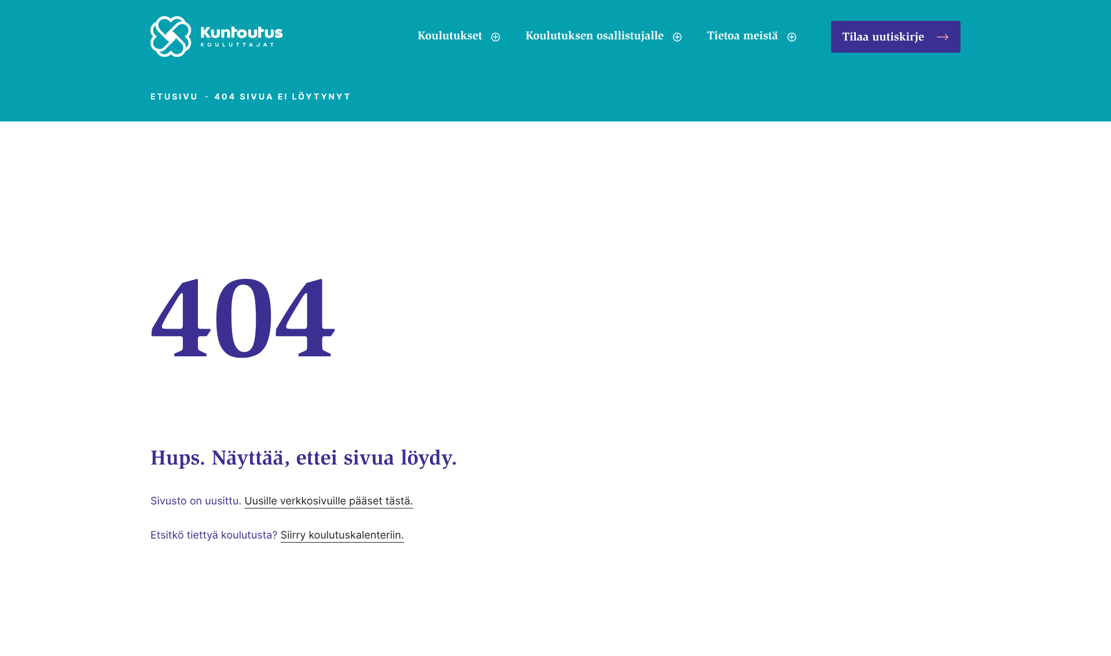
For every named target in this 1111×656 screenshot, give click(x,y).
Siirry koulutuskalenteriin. (342, 535)
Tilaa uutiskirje (883, 38)
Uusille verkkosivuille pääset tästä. (328, 501)
